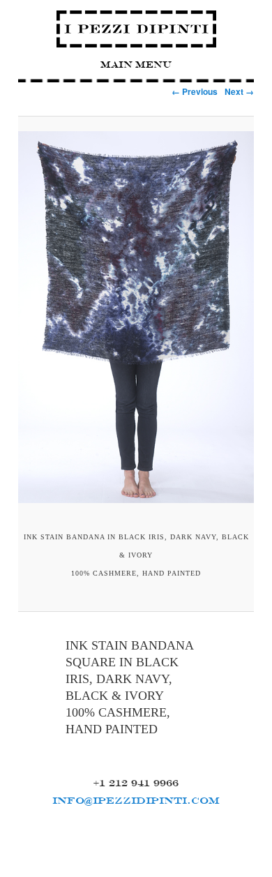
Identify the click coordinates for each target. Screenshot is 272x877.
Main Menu (136, 64)
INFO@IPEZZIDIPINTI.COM (136, 800)
